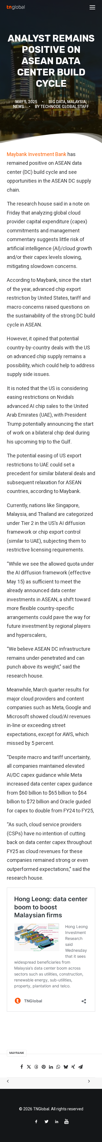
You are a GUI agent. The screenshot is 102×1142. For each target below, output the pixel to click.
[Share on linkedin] (51, 1066)
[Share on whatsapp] (58, 1066)
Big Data (57, 102)
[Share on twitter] (29, 1066)
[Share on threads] (36, 1066)
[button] (92, 7)
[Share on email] (80, 1066)
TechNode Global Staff (65, 106)
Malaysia (76, 102)
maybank (16, 1053)
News (18, 106)
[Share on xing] (73, 1066)
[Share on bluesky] (65, 1066)
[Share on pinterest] (43, 1066)
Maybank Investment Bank (36, 154)
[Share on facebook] (21, 1066)
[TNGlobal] (16, 7)
